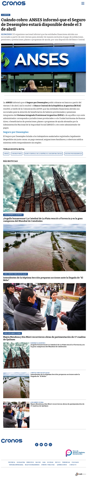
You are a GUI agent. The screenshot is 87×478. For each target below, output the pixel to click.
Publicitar (50, 465)
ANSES (6, 153)
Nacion (38, 462)
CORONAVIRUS (17, 153)
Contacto (72, 465)
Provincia (11, 462)
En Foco (57, 462)
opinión (44, 465)
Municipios (30, 462)
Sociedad (50, 462)
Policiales (75, 462)
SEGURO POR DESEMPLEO (73, 153)
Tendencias (66, 462)
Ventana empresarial (16, 465)
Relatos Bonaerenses (32, 465)
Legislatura (21, 462)
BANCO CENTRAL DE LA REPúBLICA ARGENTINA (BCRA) (43, 153)
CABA (44, 462)
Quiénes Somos (62, 465)
